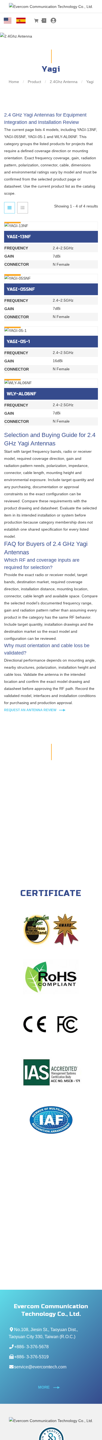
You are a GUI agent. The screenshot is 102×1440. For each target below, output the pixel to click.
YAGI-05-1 (18, 341)
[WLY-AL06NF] (51, 382)
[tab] (9, 207)
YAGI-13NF (19, 236)
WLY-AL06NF (21, 393)
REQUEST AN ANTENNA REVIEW (30, 710)
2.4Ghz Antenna (64, 82)
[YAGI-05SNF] (51, 278)
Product (34, 82)
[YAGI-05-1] (51, 330)
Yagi (89, 82)
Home (14, 82)
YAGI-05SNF (21, 289)
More (44, 1387)
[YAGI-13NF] (51, 225)
